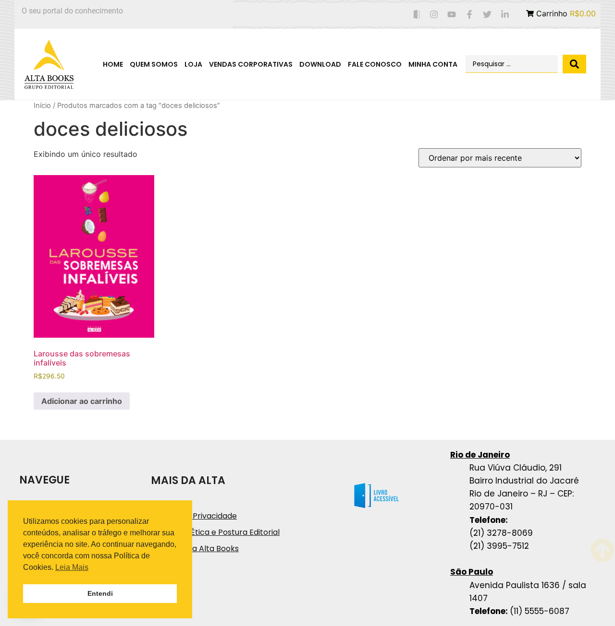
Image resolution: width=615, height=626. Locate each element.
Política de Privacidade (194, 515)
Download (320, 64)
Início (42, 105)
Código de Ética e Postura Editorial (215, 532)
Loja (193, 64)
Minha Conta (432, 64)
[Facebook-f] (470, 15)
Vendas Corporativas (251, 64)
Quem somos (154, 64)
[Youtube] (452, 15)
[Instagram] (434, 15)
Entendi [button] (100, 593)
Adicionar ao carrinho (81, 401)
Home (113, 64)
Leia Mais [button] (71, 567)
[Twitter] (487, 15)
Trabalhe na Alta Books (195, 548)
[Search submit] (574, 64)
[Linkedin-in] (505, 15)
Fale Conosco (375, 64)
